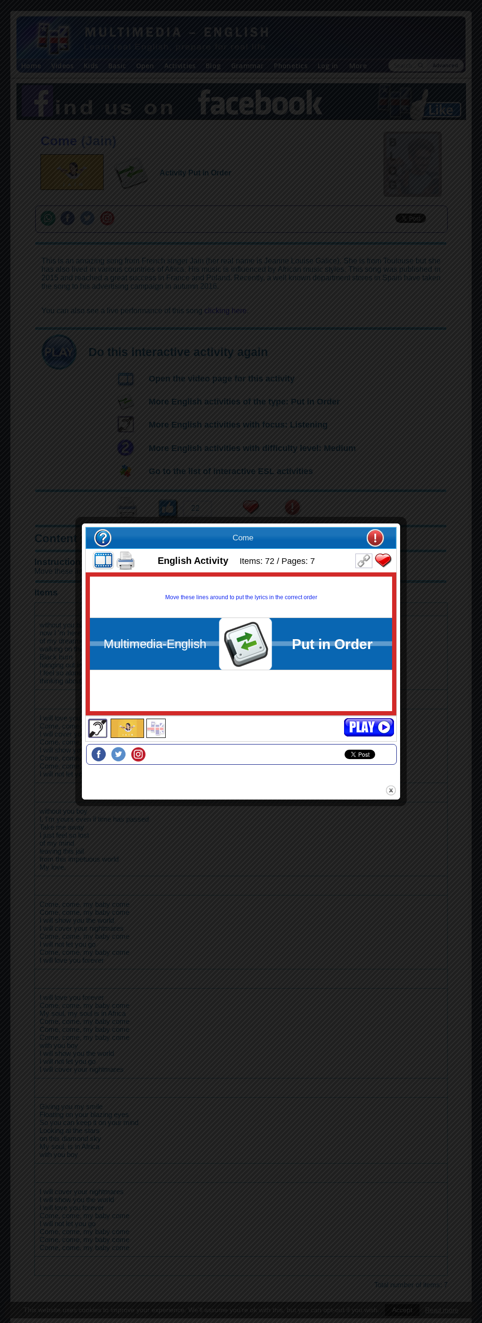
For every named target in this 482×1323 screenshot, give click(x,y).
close (391, 790)
